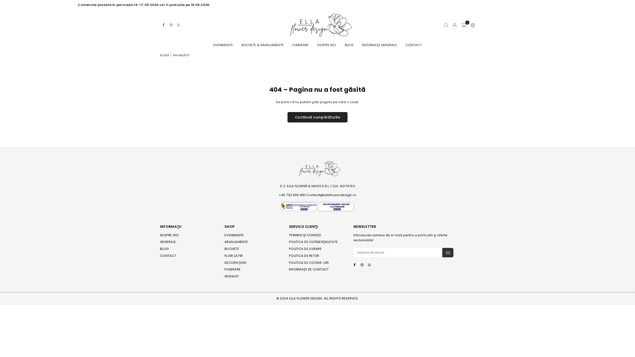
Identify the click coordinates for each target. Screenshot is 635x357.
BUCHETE (231, 248)
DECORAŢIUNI (235, 262)
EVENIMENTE (223, 45)
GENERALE (168, 241)
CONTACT (414, 45)
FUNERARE (300, 45)
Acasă (164, 55)
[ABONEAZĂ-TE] (447, 252)
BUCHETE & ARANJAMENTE (263, 45)
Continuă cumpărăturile (317, 117)
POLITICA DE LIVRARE (305, 248)
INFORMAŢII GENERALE (379, 45)
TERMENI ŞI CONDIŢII (305, 235)
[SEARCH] (446, 25)
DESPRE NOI (326, 45)
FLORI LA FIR (233, 255)
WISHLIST (231, 276)
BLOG (349, 45)
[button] (463, 25)
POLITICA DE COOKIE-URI (309, 262)
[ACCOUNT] (454, 25)
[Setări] (472, 25)
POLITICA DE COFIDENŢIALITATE (313, 241)
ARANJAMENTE (236, 241)
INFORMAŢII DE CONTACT (309, 269)
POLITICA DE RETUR (304, 255)
